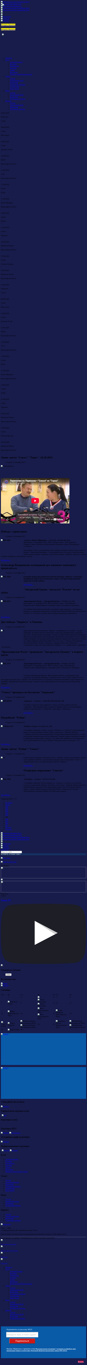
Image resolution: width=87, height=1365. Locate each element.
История (13, 64)
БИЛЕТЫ (4, 850)
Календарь (14, 82)
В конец (8, 829)
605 (6, 821)
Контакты (14, 72)
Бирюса (8, 101)
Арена (12, 70)
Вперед (8, 827)
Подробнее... (6, 560)
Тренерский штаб (16, 80)
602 (6, 815)
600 (6, 811)
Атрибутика (14, 87)
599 (6, 809)
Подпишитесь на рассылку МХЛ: (19, 1329)
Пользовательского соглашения (45, 1349)
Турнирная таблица (17, 85)
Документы (14, 66)
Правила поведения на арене (21, 74)
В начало (8, 803)
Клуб (7, 60)
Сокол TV (6, 900)
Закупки (13, 68)
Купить (81, 1362)
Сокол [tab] (8, 974)
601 (6, 813)
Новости (8, 58)
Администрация (16, 62)
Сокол (7, 76)
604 (6, 819)
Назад (7, 805)
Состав (12, 78)
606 (6, 823)
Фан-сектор (14, 89)
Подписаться (22, 1341)
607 (6, 825)
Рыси (7, 91)
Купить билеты (8, 25)
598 (6, 807)
